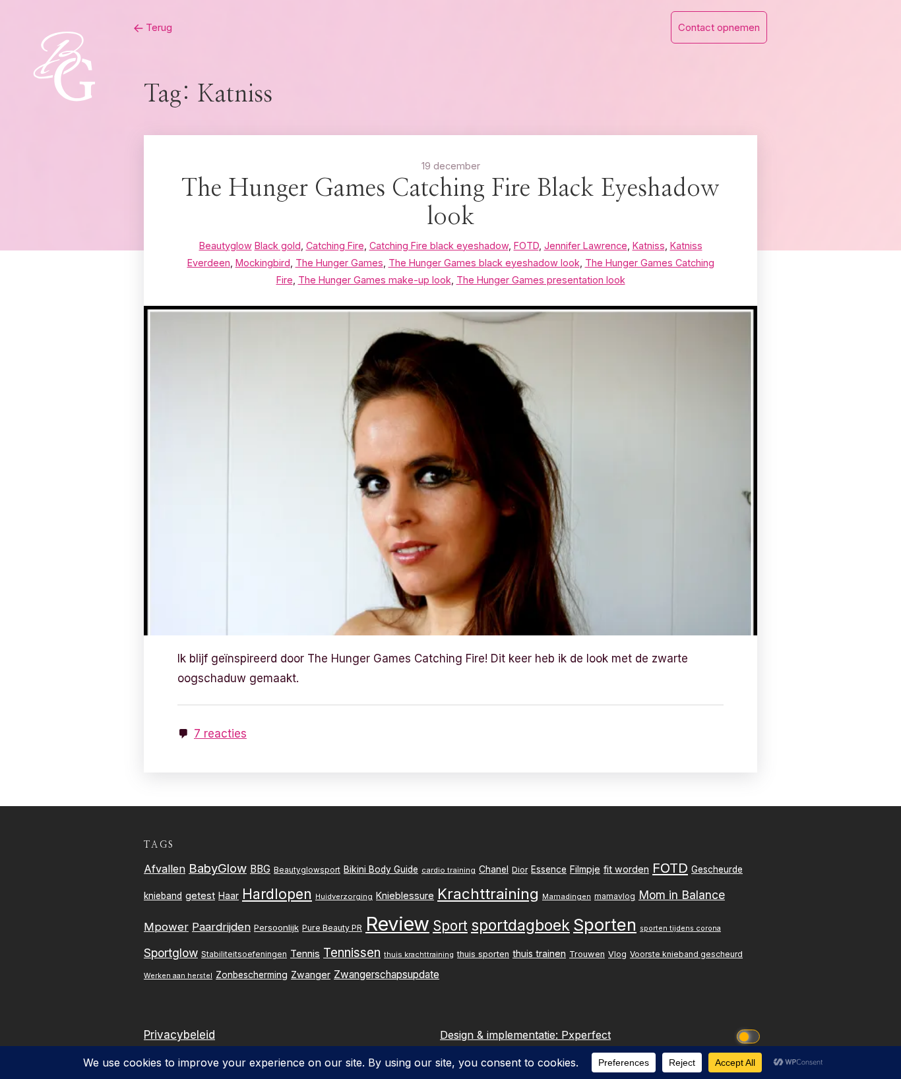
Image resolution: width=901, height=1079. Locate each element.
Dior (520, 870)
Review (397, 923)
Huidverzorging (344, 896)
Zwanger (310, 974)
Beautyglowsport (307, 870)
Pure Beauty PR (332, 928)
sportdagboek (520, 925)
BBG (260, 869)
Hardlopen (277, 893)
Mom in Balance (681, 895)
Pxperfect (586, 1034)
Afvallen (164, 868)
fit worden (626, 869)
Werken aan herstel (178, 976)
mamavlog (614, 896)
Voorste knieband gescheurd (686, 954)
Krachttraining (488, 893)
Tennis (305, 954)
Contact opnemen (719, 27)
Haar (228, 895)
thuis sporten (483, 954)
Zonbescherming (252, 975)
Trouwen (587, 954)
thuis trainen (539, 953)
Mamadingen (566, 896)
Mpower (166, 926)
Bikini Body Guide (381, 869)
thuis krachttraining (419, 954)
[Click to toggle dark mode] (751, 1035)
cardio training (448, 870)
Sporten (605, 924)
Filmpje (585, 869)
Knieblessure (405, 895)
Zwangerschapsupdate (386, 974)
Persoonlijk (276, 927)
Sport (450, 926)
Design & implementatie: (500, 1034)
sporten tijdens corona (680, 928)
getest (200, 895)
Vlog (617, 954)
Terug (157, 27)
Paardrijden (221, 926)
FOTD (670, 868)
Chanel (494, 869)
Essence (549, 869)
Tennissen (352, 952)
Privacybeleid (179, 1034)
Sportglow (171, 953)
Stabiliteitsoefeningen (244, 954)
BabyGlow (218, 868)
